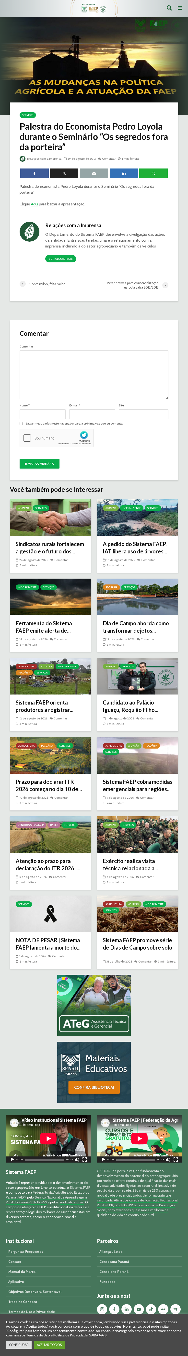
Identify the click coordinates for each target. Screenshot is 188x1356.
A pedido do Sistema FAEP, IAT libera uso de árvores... (135, 548)
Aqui (34, 204)
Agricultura (26, 666)
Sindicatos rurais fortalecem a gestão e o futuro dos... (50, 548)
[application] (48, 1139)
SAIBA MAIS (98, 1335)
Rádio (54, 825)
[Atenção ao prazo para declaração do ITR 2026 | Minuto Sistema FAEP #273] (50, 834)
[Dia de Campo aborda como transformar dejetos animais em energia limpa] (137, 596)
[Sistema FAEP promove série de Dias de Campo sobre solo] (137, 913)
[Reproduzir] (12, 1160)
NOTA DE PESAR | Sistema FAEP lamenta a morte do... (48, 944)
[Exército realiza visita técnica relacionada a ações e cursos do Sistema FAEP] (137, 834)
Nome (25, 405)
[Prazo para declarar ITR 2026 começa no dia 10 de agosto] (50, 755)
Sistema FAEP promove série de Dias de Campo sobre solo (137, 944)
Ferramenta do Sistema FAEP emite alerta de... (44, 627)
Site (121, 405)
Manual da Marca (21, 1271)
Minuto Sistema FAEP (31, 825)
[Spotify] (175, 1309)
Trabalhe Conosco (22, 1302)
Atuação (23, 508)
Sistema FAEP (80, 1187)
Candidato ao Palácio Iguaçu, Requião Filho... (130, 706)
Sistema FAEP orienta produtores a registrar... (44, 706)
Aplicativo (16, 1281)
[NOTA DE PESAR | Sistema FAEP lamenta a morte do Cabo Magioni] (50, 913)
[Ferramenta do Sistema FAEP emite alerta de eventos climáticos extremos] (50, 596)
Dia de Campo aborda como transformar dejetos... (136, 627)
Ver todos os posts (60, 258)
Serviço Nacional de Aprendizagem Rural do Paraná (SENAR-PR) (46, 1199)
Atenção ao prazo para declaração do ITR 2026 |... (48, 865)
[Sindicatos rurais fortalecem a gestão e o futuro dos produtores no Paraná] (50, 517)
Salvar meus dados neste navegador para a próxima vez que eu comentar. (74, 423)
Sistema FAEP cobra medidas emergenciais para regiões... (137, 785)
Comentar (109, 158)
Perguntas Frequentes (25, 1251)
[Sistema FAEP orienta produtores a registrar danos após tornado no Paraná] (50, 675)
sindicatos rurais (71, 1202)
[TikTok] (151, 1309)
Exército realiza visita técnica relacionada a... (130, 865)
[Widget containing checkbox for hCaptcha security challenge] (57, 438)
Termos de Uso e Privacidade (31, 1312)
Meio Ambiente (132, 508)
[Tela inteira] (84, 1160)
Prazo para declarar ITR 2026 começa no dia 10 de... (49, 785)
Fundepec (107, 1281)
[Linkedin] (126, 1309)
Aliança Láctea (110, 1251)
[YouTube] (139, 1309)
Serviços (27, 115)
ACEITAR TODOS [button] (49, 1345)
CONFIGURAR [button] (19, 1345)
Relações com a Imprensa (43, 158)
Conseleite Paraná (114, 1271)
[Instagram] (102, 1309)
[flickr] (163, 1309)
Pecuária (111, 587)
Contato (14, 1261)
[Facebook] (114, 1309)
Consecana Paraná (114, 1261)
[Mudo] (76, 1160)
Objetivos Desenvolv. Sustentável (34, 1291)
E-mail (74, 405)
